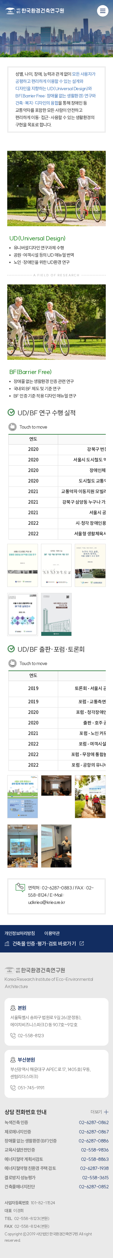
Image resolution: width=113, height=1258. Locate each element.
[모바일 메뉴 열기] (102, 11)
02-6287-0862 (93, 1122)
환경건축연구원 (35, 11)
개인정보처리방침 (20, 933)
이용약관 (51, 933)
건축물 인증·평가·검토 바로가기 (44, 943)
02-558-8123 (31, 1035)
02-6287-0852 (93, 1187)
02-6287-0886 (93, 1141)
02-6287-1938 (94, 1168)
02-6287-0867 (93, 1132)
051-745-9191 (31, 1088)
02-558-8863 (95, 1159)
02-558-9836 (95, 1150)
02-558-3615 (95, 1177)
